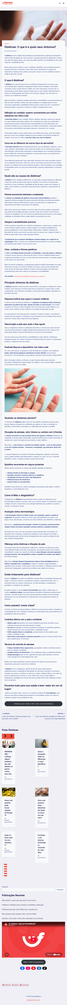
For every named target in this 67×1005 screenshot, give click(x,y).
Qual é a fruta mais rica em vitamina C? (9, 840)
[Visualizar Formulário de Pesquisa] (59, 3)
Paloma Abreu (42, 771)
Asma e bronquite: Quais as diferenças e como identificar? (42, 759)
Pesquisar (5, 887)
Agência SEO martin (33, 1000)
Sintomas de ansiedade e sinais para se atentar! (29, 276)
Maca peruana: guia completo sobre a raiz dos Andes (19, 914)
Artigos (7, 43)
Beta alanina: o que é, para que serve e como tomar (19, 900)
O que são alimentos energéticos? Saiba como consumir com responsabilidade (50, 716)
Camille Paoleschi (11, 51)
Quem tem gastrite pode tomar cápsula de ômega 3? (9, 807)
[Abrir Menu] (63, 3)
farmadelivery (8, 779)
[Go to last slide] (5, 736)
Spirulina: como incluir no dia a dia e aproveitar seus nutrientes (22, 918)
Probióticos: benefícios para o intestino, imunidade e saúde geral (23, 905)
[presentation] (8, 743)
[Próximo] (11, 736)
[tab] (5, 864)
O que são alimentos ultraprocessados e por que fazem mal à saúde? (16, 716)
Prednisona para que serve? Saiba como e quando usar (19, 909)
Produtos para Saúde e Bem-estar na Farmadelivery (33, 704)
